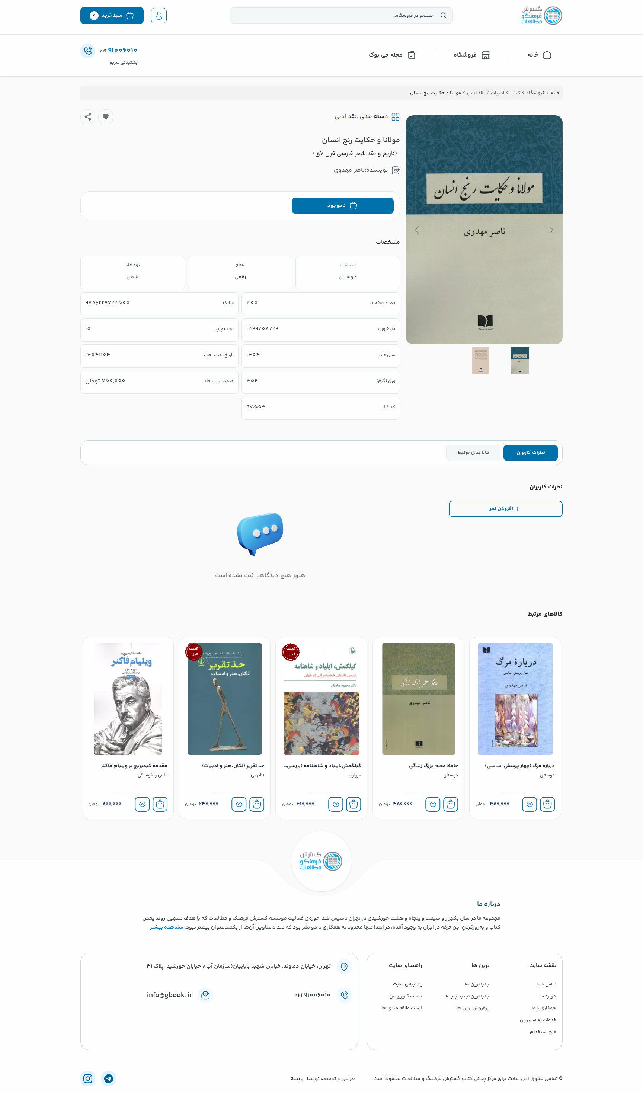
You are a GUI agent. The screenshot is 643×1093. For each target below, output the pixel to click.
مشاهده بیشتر (166, 927)
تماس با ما (546, 984)
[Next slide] (417, 230)
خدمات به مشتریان (538, 1020)
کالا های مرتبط (473, 453)
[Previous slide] (551, 230)
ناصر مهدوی (349, 170)
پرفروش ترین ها (473, 1008)
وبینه (297, 1078)
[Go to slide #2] (481, 360)
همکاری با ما (544, 1008)
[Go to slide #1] (520, 360)
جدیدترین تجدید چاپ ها (466, 996)
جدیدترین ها (477, 984)
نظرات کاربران (530, 453)
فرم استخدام (543, 1032)
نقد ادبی (346, 116)
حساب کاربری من (405, 996)
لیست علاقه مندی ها (401, 1008)
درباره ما (548, 996)
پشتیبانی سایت (407, 984)
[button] (105, 116)
